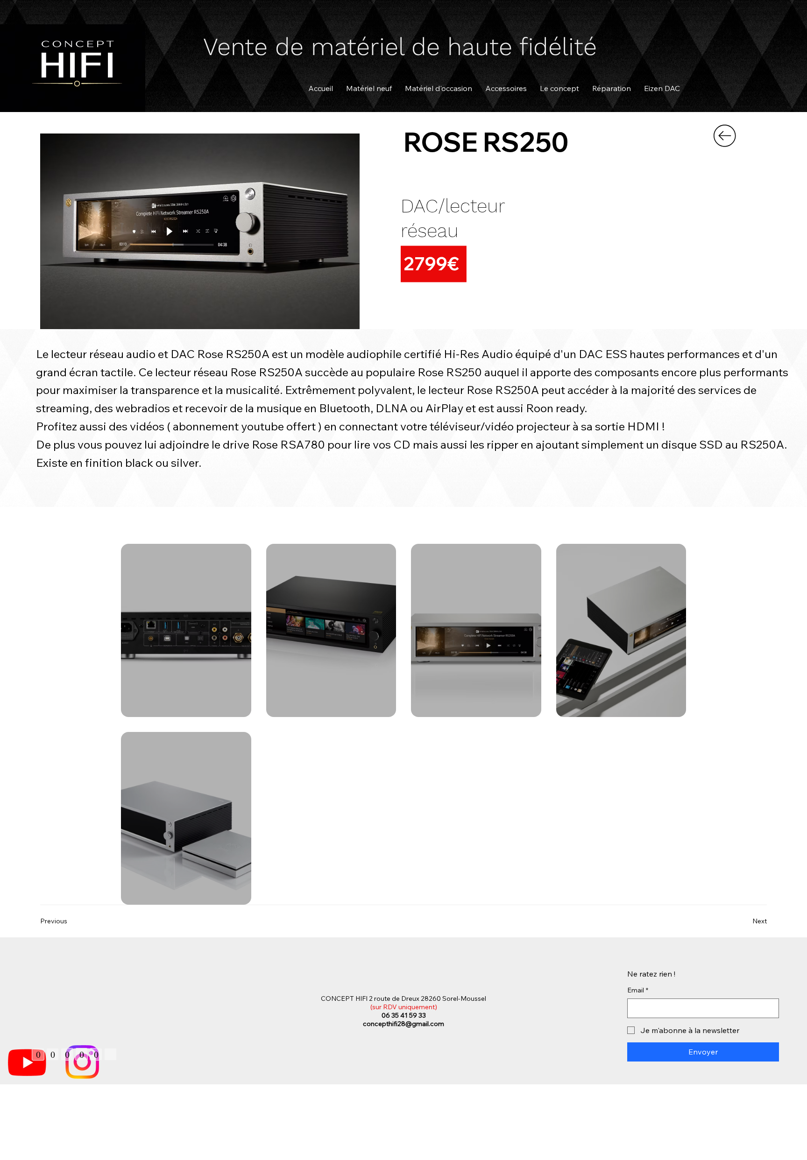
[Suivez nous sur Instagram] (82, 1062)
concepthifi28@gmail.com (403, 1023)
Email (637, 990)
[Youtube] (27, 1062)
